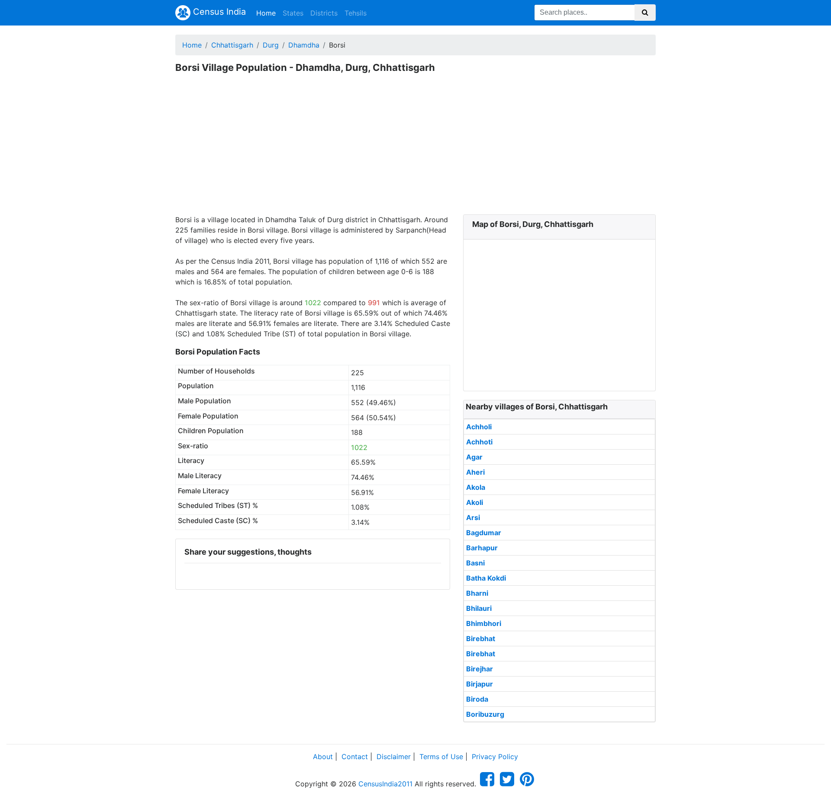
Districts (324, 13)
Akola (475, 487)
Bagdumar (483, 532)
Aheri (475, 472)
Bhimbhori (483, 623)
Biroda (477, 699)
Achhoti (479, 441)
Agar (474, 457)
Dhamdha (303, 45)
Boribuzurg (485, 714)
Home (267, 12)
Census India (218, 11)
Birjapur (479, 684)
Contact (354, 756)
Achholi (479, 426)
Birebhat (480, 638)
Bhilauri (479, 608)
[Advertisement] (415, 149)
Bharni (477, 593)
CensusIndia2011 (385, 783)
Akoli (474, 502)
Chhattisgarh (232, 45)
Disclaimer (394, 756)
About (323, 756)
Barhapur (482, 547)
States (293, 13)
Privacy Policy (495, 756)
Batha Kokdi (486, 578)
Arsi (473, 517)
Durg (271, 45)
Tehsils (356, 13)
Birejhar (479, 668)
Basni (475, 563)
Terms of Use (441, 756)
